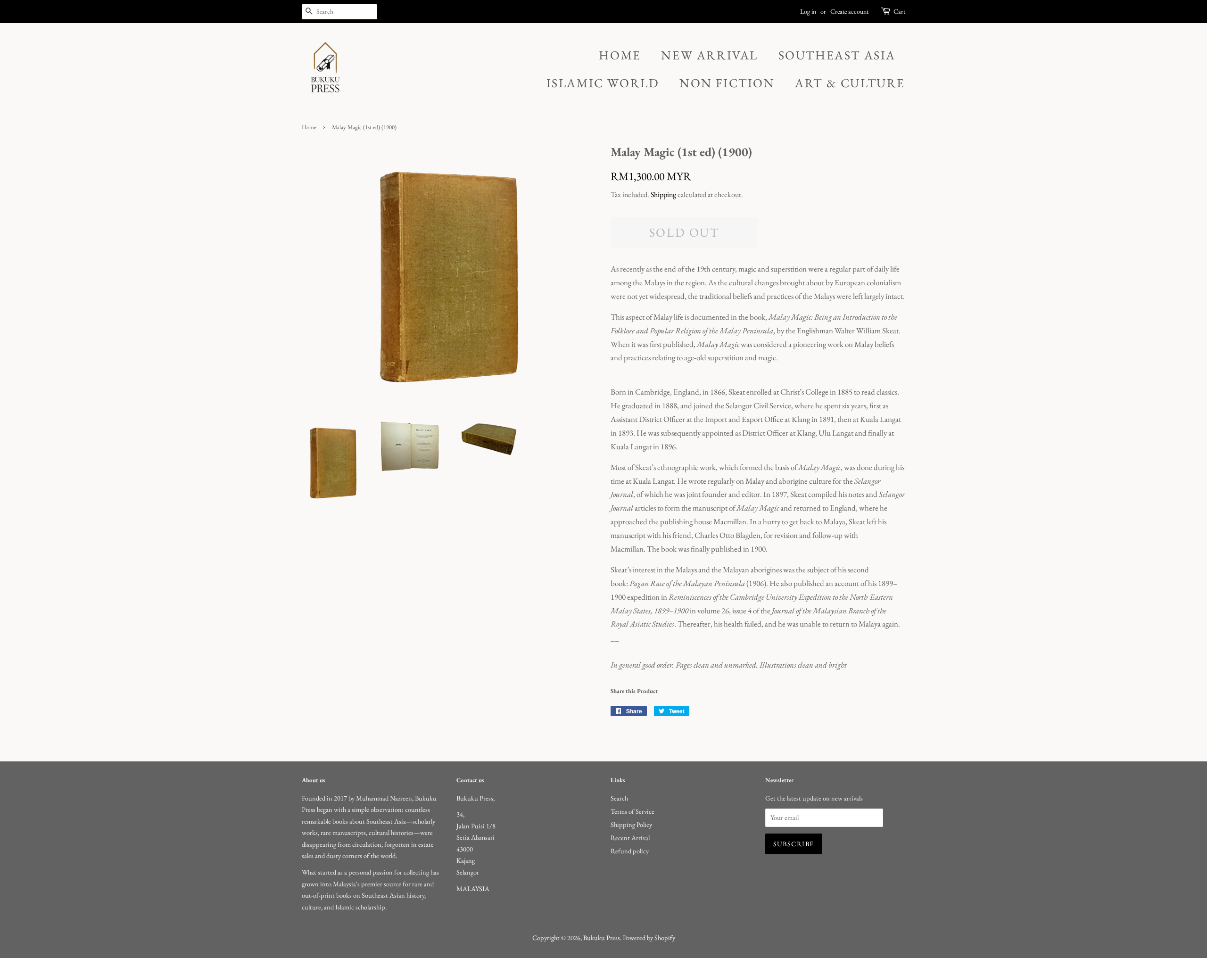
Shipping (663, 194)
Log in (808, 11)
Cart (899, 11)
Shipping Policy (631, 824)
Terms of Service (632, 811)
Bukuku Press (601, 937)
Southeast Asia (837, 55)
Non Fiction (727, 83)
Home (620, 55)
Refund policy (630, 850)
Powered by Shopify (649, 937)
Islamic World (603, 83)
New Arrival (709, 55)
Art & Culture (850, 83)
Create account (849, 11)
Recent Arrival (630, 837)
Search (619, 797)
